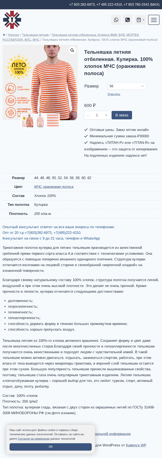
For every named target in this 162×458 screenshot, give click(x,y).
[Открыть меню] (153, 20)
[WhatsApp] (116, 20)
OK (51, 446)
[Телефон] (128, 20)
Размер (91, 86)
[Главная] (4, 34)
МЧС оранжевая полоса (53, 187)
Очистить (114, 94)
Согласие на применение (34, 438)
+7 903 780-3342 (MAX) (141, 4)
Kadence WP (136, 445)
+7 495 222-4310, (109, 4)
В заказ (121, 115)
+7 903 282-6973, (82, 4)
